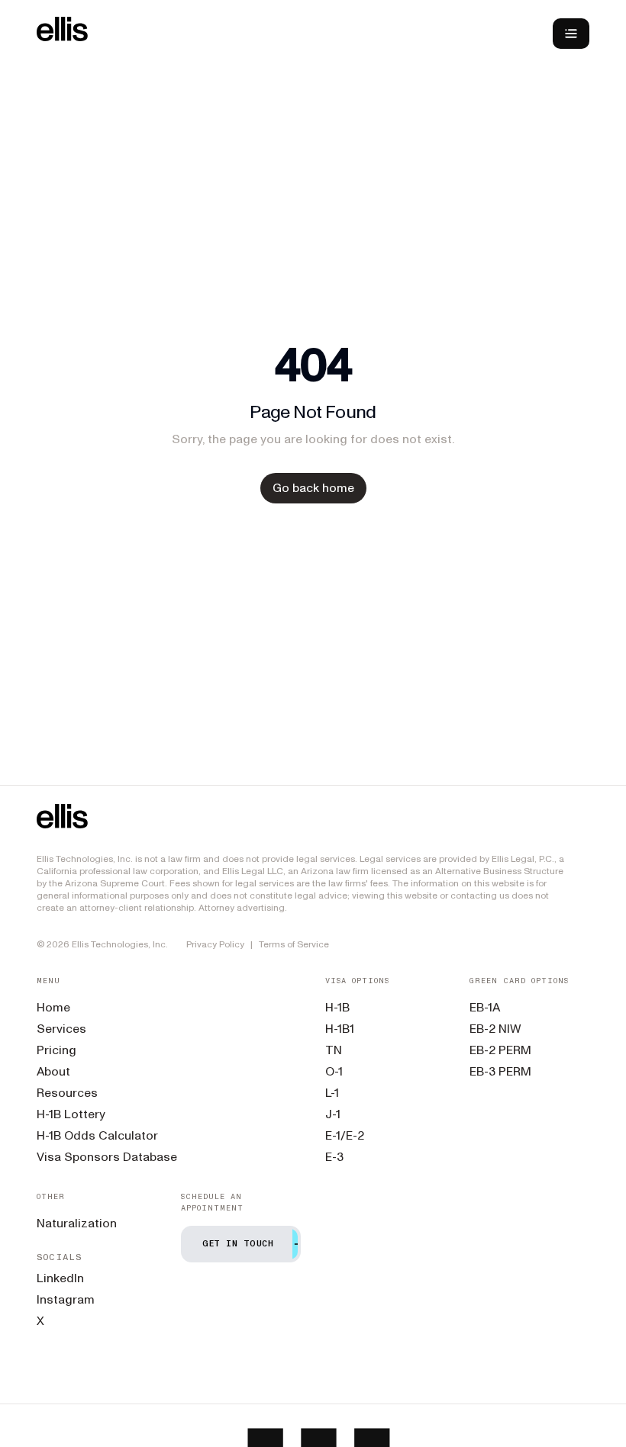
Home (53, 1007)
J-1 (332, 1114)
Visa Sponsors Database (107, 1157)
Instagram (66, 1299)
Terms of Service (294, 944)
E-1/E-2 (344, 1135)
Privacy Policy (215, 944)
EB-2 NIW (495, 1028)
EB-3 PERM (500, 1071)
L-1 (332, 1092)
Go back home (313, 488)
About (53, 1071)
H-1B (337, 1007)
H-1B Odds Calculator (97, 1135)
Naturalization (77, 1223)
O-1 (334, 1071)
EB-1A (485, 1007)
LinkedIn (60, 1278)
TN (333, 1050)
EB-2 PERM (500, 1050)
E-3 (334, 1157)
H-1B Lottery (71, 1114)
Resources (67, 1092)
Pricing (56, 1050)
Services (61, 1028)
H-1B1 (339, 1028)
